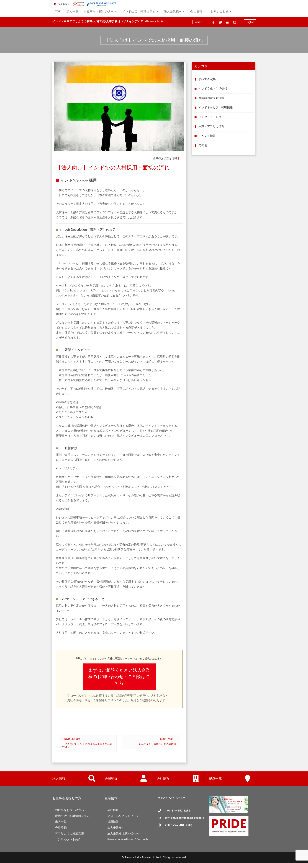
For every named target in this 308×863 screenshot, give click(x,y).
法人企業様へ (173, 11)
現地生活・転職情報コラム (72, 816)
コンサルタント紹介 (68, 839)
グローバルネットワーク (123, 816)
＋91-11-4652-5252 (177, 810)
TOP (58, 11)
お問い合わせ (220, 11)
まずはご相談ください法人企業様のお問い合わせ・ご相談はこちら (119, 677)
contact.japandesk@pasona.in (184, 817)
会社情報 (196, 11)
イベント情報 (207, 136)
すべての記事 (207, 79)
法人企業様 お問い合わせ (123, 833)
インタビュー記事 (210, 117)
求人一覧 (72, 11)
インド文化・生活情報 (213, 88)
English (250, 22)
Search (198, 22)
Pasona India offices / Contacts (128, 839)
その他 (203, 145)
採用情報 (113, 821)
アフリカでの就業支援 (69, 833)
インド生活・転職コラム (139, 11)
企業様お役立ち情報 (165, 158)
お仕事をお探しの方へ (99, 11)
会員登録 (61, 827)
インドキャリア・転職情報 (216, 107)
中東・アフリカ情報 (211, 126)
